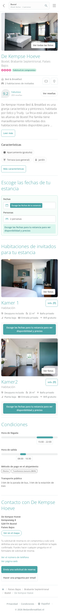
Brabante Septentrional (26, 61)
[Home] (3, 589)
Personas (8, 212)
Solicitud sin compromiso (24, 70)
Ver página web (9, 561)
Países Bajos (14, 589)
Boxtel (5, 61)
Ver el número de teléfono (15, 557)
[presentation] (29, 205)
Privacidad (12, 603)
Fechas (7, 199)
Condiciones (27, 603)
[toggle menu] (54, 6)
